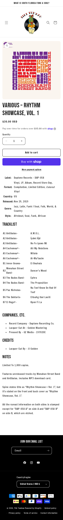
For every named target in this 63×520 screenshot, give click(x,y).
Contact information (49, 513)
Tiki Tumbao (19, 508)
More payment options (31, 169)
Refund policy (50, 508)
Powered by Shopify (33, 508)
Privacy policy (15, 513)
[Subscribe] (48, 450)
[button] (6, 22)
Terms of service (30, 513)
